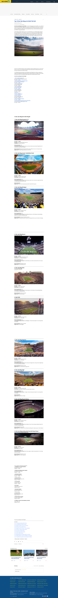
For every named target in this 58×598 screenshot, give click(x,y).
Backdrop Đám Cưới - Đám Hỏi (31, 583)
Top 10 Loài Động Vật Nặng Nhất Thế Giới (29, 558)
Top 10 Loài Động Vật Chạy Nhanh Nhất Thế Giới (16, 558)
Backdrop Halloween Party (22, 585)
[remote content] (29, 62)
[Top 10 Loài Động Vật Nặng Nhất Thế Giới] (29, 553)
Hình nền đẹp (37, 14)
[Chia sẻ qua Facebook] (14, 541)
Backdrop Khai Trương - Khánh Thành (42, 583)
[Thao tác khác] (43, 19)
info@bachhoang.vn (14, 594)
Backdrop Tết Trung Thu (13, 583)
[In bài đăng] (22, 541)
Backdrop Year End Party (21, 581)
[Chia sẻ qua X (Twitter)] (16, 541)
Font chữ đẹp (28, 14)
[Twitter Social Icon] (47, 596)
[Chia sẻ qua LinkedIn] (18, 541)
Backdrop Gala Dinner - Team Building (42, 585)
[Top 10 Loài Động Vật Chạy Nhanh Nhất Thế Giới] (16, 553)
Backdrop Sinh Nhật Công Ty (31, 581)
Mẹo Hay (32, 14)
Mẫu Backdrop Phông (17, 14)
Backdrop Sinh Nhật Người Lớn (31, 585)
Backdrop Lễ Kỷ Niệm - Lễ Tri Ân (41, 581)
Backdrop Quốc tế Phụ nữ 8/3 (22, 583)
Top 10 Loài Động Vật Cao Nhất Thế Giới (41, 558)
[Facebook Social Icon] (42, 596)
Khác (41, 14)
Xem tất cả (46, 548)
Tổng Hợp (23, 14)
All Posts (11, 14)
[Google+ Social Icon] (45, 596)
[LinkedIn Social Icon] (44, 596)
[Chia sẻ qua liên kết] (20, 541)
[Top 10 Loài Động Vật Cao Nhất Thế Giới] (42, 553)
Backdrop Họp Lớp (12, 581)
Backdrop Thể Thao (12, 585)
